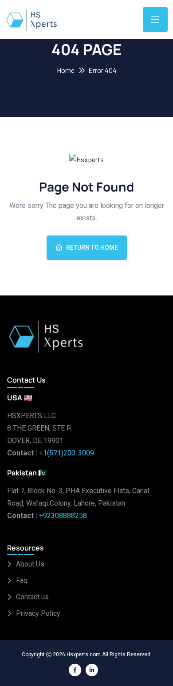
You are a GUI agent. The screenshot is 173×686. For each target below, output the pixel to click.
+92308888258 (63, 515)
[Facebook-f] (75, 670)
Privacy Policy (38, 613)
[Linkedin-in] (92, 670)
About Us (30, 564)
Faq (22, 580)
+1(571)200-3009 (66, 453)
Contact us (32, 597)
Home (66, 70)
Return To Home (92, 247)
